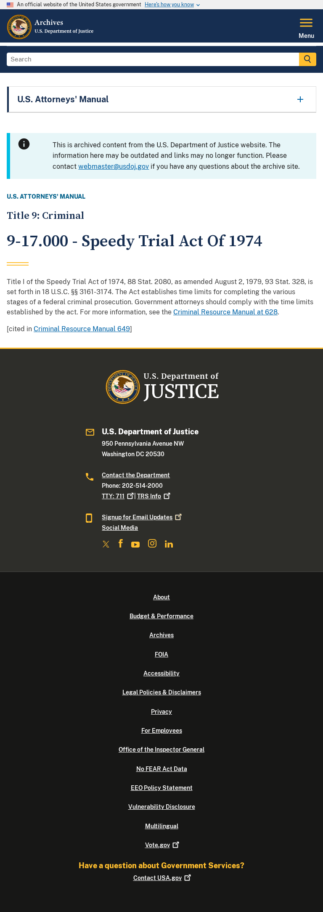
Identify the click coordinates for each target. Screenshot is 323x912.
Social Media (120, 527)
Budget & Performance (161, 616)
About (161, 597)
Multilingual (161, 826)
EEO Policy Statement (162, 787)
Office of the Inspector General (161, 749)
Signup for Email (137, 517)
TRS (149, 496)
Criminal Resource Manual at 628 (225, 312)
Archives (161, 635)
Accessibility (161, 673)
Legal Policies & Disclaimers (161, 692)
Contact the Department (136, 475)
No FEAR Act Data (161, 769)
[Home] (51, 37)
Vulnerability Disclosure (161, 806)
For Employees (161, 730)
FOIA (161, 654)
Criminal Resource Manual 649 (82, 329)
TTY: (113, 496)
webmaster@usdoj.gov (113, 166)
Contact (157, 878)
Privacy (161, 711)
